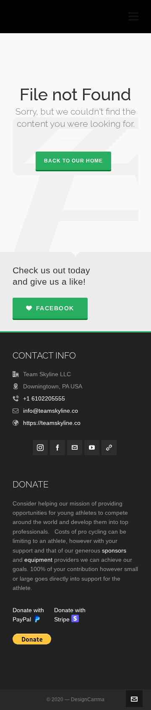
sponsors (114, 550)
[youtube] (91, 447)
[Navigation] (133, 17)
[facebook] (57, 447)
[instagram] (40, 447)
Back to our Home (73, 161)
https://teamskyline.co (52, 422)
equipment (39, 559)
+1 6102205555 (44, 398)
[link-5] (109, 447)
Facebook (55, 308)
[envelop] (74, 447)
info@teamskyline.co (50, 410)
